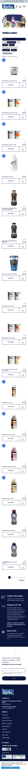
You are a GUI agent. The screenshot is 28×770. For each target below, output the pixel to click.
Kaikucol (4, 729)
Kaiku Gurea (5, 718)
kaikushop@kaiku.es (6, 704)
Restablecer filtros (7, 53)
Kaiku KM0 (5, 715)
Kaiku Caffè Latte (7, 720)
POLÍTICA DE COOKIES (6, 765)
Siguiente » (22, 580)
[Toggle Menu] (24, 6)
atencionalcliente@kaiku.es (8, 708)
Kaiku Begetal (6, 726)
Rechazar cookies (6, 767)
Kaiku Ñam (5, 735)
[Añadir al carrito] (22, 84)
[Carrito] (20, 6)
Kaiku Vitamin (6, 738)
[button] (12, 44)
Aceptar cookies (15, 767)
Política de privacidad (17, 673)
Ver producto (11, 84)
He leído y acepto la (13, 673)
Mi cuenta (5, 742)
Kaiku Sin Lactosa (7, 723)
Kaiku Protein (6, 732)
